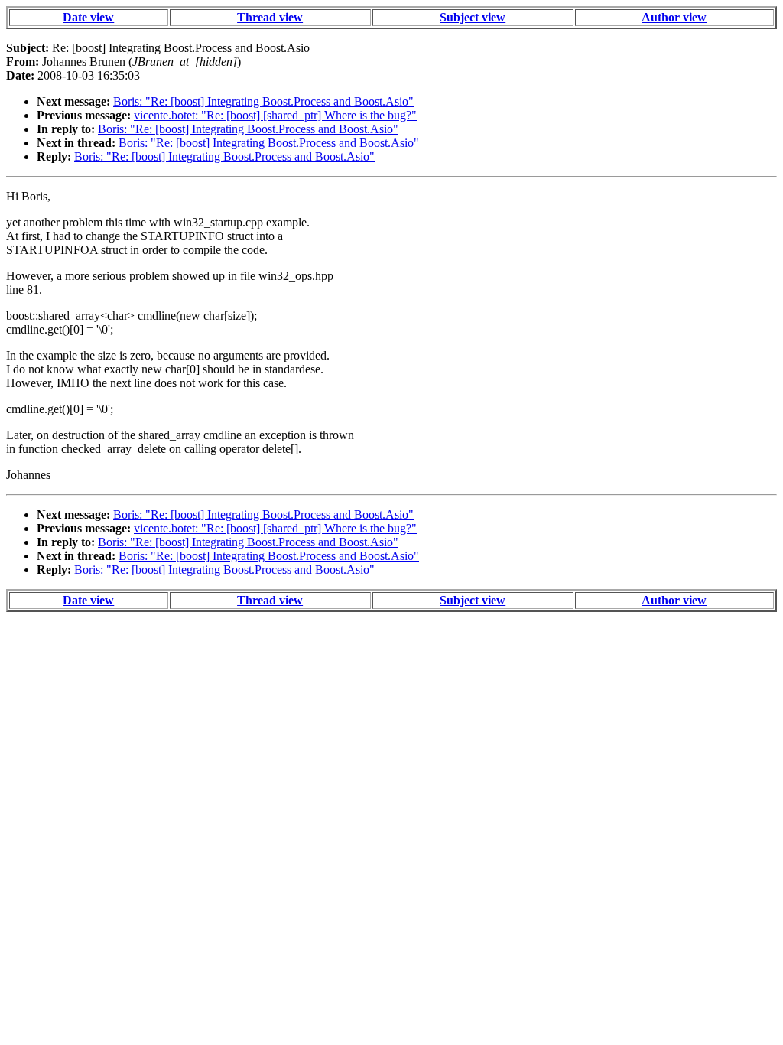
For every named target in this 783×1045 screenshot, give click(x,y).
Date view (88, 17)
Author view (674, 17)
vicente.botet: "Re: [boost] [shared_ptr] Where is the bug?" (275, 115)
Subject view (472, 17)
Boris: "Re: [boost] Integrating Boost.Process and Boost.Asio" (263, 101)
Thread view (270, 17)
